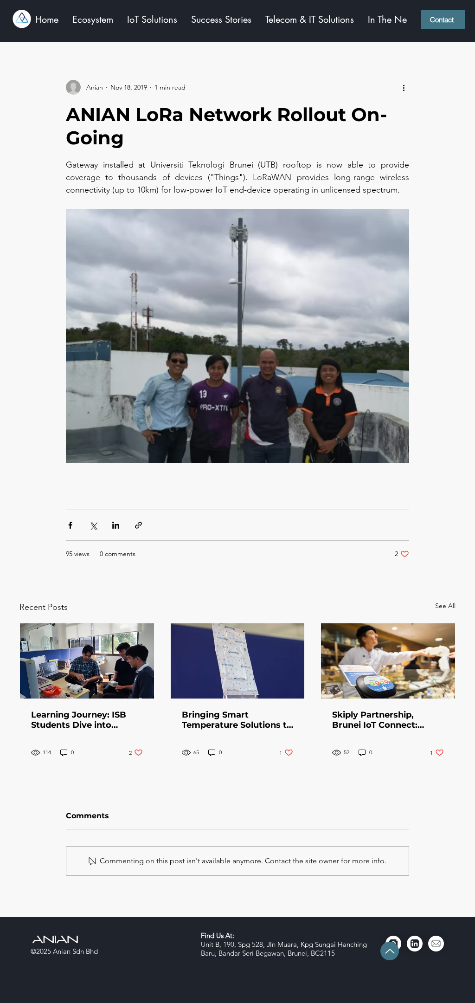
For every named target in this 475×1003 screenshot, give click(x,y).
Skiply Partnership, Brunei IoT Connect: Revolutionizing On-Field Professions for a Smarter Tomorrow (387, 720)
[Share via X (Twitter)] (93, 525)
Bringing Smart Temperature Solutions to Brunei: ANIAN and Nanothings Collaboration (237, 720)
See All (445, 606)
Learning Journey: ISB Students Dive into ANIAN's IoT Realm (78, 720)
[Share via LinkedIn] (115, 525)
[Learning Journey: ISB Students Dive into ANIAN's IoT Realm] (87, 661)
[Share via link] (138, 525)
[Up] (389, 951)
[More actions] (403, 87)
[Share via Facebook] (70, 525)
